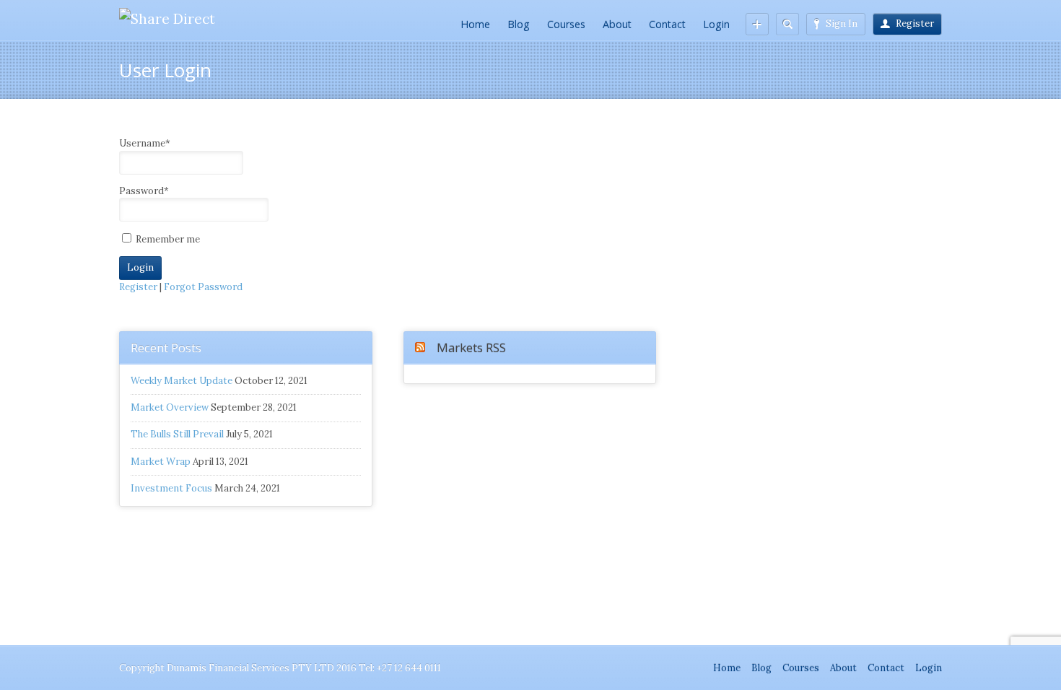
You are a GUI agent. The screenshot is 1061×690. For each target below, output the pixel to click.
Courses (566, 24)
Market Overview (170, 407)
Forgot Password (203, 287)
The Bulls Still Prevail (177, 434)
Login (716, 24)
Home (475, 24)
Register (915, 23)
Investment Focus (171, 488)
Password (144, 191)
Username (144, 143)
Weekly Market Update (181, 381)
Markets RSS (471, 347)
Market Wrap (161, 461)
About (617, 24)
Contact (667, 24)
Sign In (841, 23)
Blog (518, 24)
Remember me (167, 239)
